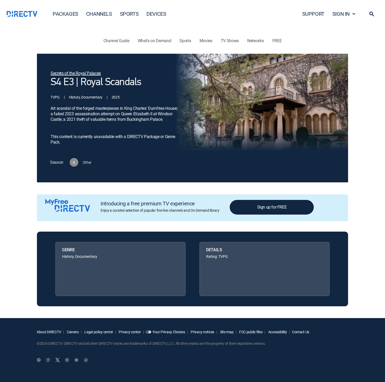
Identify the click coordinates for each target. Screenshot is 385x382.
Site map (226, 331)
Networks (255, 40)
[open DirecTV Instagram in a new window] (67, 360)
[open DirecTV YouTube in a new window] (76, 360)
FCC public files (250, 331)
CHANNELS (99, 13)
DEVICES (156, 13)
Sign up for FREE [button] (272, 207)
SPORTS (129, 13)
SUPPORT (313, 13)
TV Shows (230, 40)
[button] (372, 14)
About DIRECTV (49, 331)
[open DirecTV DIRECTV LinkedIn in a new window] (39, 360)
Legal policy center (98, 331)
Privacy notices (202, 331)
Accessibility (277, 331)
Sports (185, 40)
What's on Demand (154, 40)
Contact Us (300, 331)
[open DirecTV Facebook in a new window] (48, 360)
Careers (72, 331)
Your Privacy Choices (168, 331)
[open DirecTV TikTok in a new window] (86, 360)
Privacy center (129, 331)
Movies (206, 40)
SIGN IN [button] (341, 13)
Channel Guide (116, 40)
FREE (277, 40)
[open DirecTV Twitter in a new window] (58, 360)
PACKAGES (65, 13)
